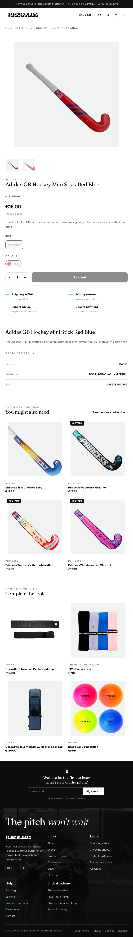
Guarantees (12, 909)
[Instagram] (8, 868)
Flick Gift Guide (24, 28)
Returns (10, 896)
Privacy (96, 930)
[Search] (99, 14)
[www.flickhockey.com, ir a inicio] (23, 14)
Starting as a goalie (101, 862)
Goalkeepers (55, 862)
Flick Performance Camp (62, 903)
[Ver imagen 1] (12, 165)
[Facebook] (24, 868)
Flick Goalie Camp (58, 896)
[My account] (108, 14)
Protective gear (56, 856)
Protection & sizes (101, 856)
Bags (50, 868)
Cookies (109, 930)
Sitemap (123, 930)
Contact (10, 915)
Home (8, 28)
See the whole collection (109, 412)
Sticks (51, 843)
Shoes (51, 849)
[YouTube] (16, 868)
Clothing (52, 875)
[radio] (14, 244)
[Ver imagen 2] (29, 165)
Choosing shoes (99, 849)
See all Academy (57, 909)
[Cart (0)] (115, 14)
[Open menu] (124, 14)
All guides (95, 868)
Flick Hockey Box (57, 890)
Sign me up (93, 791)
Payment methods (16, 903)
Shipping (10, 890)
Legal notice (81, 930)
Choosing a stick (99, 843)
